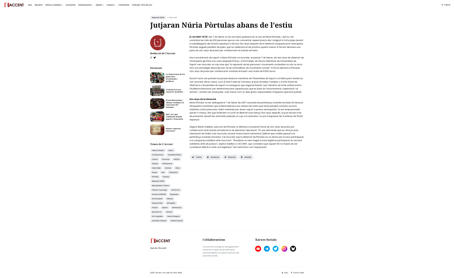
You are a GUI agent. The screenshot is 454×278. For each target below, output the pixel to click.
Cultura (155, 159)
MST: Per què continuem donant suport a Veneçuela (174, 116)
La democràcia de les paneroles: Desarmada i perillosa (175, 77)
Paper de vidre (157, 203)
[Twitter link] (155, 57)
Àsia (163, 172)
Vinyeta (155, 208)
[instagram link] (284, 248)
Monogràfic (171, 203)
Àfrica (178, 168)
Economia (70, 5)
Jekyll (179, 273)
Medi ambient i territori (160, 186)
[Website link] (151, 57)
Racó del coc (157, 212)
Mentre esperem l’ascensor (173, 129)
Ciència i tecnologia (159, 190)
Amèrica (168, 168)
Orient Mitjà (156, 168)
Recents (39, 5)
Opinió (170, 150)
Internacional (167, 164)
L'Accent (169, 212)
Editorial (170, 199)
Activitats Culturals (159, 221)
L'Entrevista (123, 5)
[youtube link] (258, 248)
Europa (154, 172)
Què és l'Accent (158, 248)
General (155, 164)
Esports (165, 208)
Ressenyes (174, 194)
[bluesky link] (293, 248)
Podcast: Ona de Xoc (142, 5)
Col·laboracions (157, 155)
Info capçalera (157, 216)
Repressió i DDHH (158, 18)
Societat (166, 177)
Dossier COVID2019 (159, 194)
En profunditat (157, 199)
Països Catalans (158, 150)
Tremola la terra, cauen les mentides (174, 90)
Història (176, 159)
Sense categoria (173, 216)
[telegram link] (266, 248)
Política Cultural (176, 221)
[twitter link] (275, 248)
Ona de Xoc (175, 190)
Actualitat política (174, 155)
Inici (30, 5)
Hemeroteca (176, 208)
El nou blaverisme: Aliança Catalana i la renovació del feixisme (175, 103)
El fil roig (155, 177)
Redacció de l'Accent (162, 53)
